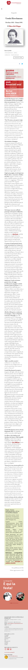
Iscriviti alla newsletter (9, 652)
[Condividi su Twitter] (22, 63)
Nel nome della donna (12, 656)
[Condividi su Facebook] (19, 63)
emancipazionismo (9, 52)
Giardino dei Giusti (15, 54)
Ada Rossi (15, 234)
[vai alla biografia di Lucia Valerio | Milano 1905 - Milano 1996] (7, 596)
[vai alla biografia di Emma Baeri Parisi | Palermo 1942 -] (20, 596)
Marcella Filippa (15, 26)
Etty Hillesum (16, 442)
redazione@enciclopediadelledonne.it (15, 623)
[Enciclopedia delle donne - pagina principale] (14, 2)
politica (15, 52)
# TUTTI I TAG (18, 57)
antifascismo (7, 54)
